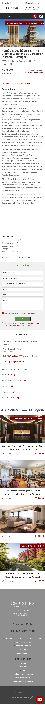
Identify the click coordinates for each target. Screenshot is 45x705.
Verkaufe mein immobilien (23, 674)
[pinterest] (14, 374)
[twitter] (11, 374)
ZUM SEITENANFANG (20, 697)
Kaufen (23, 663)
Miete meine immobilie (23, 678)
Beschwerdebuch (23, 653)
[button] (11, 33)
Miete (23, 670)
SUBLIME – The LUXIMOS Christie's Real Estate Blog (23, 638)
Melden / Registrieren (33, 3)
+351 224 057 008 (14, 356)
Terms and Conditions (23, 646)
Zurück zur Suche (34, 73)
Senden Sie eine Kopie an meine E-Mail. (21, 313)
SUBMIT (22, 319)
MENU (7, 16)
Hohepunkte (23, 667)
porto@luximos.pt (16, 362)
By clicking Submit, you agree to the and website (22, 325)
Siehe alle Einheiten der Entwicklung (19, 84)
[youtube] (17, 624)
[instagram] (27, 624)
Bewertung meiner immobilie (23, 681)
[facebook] (8, 374)
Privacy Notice (21, 326)
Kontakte (23, 635)
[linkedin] (31, 624)
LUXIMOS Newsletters (23, 642)
